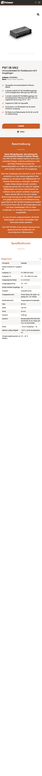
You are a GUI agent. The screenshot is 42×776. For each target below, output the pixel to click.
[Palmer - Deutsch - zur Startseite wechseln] (6, 2)
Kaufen (21, 126)
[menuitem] (36, 2)
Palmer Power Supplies (15, 79)
